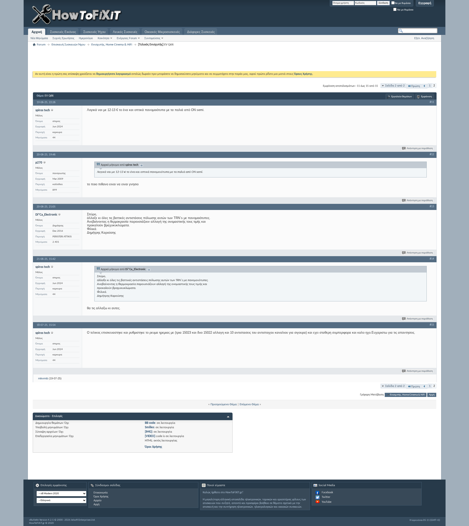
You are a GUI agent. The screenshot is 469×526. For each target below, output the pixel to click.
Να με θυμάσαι (402, 3)
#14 (432, 258)
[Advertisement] (377, 14)
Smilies (149, 427)
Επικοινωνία (101, 492)
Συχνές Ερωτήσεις (63, 38)
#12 (432, 154)
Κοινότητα (103, 38)
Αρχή (432, 395)
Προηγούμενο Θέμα (224, 404)
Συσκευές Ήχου (94, 32)
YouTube (326, 502)
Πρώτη (415, 86)
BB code (150, 423)
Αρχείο (97, 500)
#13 (432, 206)
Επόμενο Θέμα (249, 404)
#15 (432, 324)
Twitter (326, 497)
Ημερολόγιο (86, 38)
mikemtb (43, 378)
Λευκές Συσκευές (125, 32)
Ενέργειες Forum (127, 38)
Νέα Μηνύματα (39, 38)
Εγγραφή (424, 3)
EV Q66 (49, 95)
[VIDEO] (150, 436)
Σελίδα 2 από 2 (395, 85)
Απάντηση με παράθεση (420, 148)
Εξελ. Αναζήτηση (424, 38)
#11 (432, 102)
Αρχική (37, 32)
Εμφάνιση (426, 96)
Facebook (327, 492)
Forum (41, 44)
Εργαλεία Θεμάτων (401, 96)
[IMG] (148, 431)
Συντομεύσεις (152, 38)
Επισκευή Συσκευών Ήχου (68, 44)
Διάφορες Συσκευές (201, 32)
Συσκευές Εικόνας (63, 32)
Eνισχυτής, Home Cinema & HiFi (111, 44)
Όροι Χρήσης (153, 447)
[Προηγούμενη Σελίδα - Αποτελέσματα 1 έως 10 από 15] (424, 86)
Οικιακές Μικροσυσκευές (162, 32)
